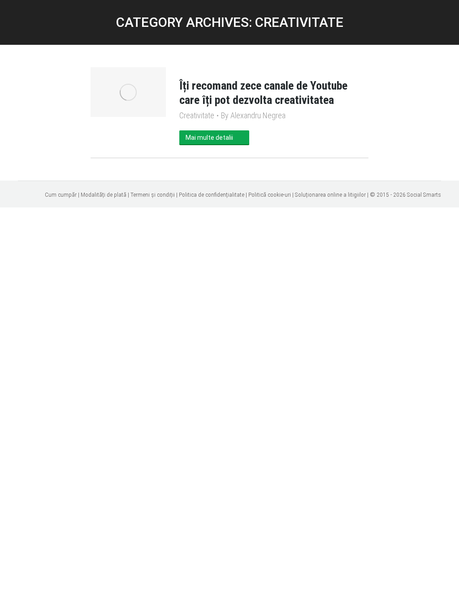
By (253, 115)
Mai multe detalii (209, 137)
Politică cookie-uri (269, 194)
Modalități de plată (103, 194)
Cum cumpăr (61, 194)
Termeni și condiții (152, 194)
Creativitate (196, 115)
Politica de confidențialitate (211, 194)
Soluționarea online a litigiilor (330, 194)
